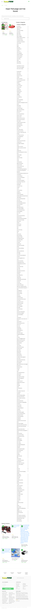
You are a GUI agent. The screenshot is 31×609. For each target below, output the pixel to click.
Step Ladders (22, 474)
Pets (22, 389)
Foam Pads (22, 252)
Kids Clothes (22, 61)
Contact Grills (22, 183)
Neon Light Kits (22, 362)
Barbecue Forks (22, 116)
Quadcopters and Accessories (22, 420)
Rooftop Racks (22, 71)
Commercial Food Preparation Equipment (22, 171)
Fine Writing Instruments (22, 238)
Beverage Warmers (22, 125)
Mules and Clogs (22, 361)
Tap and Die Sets (22, 488)
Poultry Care (22, 410)
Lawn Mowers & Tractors (22, 65)
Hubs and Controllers (22, 303)
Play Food (22, 399)
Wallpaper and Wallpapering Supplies (22, 509)
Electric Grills (22, 221)
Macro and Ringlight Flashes (22, 338)
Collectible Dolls (22, 167)
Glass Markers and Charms (22, 270)
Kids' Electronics (22, 217)
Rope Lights (22, 307)
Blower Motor (22, 126)
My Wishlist (24, 584)
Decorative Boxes (22, 201)
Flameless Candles (22, 236)
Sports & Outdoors (22, 78)
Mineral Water (22, 351)
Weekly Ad (24, 588)
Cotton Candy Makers (22, 194)
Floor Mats (22, 139)
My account (17, 583)
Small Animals (22, 458)
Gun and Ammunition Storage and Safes (22, 288)
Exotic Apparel (22, 225)
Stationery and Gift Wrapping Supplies (22, 472)
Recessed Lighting (22, 211)
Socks (22, 465)
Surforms (22, 478)
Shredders (22, 454)
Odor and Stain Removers (22, 372)
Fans (22, 232)
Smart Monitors (22, 461)
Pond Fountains (22, 405)
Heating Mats (22, 296)
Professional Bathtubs (22, 416)
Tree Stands (22, 499)
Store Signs (22, 477)
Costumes (22, 191)
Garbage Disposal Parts (22, 262)
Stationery (22, 470)
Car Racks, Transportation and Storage (22, 133)
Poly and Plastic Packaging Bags (22, 402)
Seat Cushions (22, 443)
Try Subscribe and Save (22, 460)
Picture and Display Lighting (22, 395)
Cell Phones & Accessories (22, 41)
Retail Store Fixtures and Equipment (22, 430)
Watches (22, 82)
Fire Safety (22, 242)
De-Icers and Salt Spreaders (22, 198)
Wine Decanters (22, 519)
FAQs (17, 587)
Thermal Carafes (22, 164)
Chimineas (22, 156)
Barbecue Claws (22, 115)
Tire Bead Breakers (22, 491)
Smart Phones (22, 74)
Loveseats (22, 337)
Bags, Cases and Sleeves (22, 109)
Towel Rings (22, 495)
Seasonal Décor (22, 321)
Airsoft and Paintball (22, 99)
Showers (22, 453)
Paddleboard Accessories (22, 382)
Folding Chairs (22, 150)
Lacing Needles (22, 328)
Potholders (22, 409)
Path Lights (22, 385)
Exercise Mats (22, 89)
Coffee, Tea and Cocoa (22, 166)
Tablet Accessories (22, 485)
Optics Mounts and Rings (22, 376)
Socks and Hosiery (22, 229)
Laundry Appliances (22, 330)
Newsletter (24, 583)
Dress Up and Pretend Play (22, 215)
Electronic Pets (22, 224)
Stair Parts (22, 468)
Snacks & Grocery (22, 75)
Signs (22, 457)
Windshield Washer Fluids (22, 518)
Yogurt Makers (22, 197)
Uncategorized (22, 81)
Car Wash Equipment (22, 136)
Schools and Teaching (22, 434)
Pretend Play (22, 327)
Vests (22, 467)
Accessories (22, 26)
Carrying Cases (22, 142)
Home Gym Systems (22, 297)
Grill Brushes (22, 272)
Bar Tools (22, 112)
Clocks (22, 159)
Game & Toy (22, 51)
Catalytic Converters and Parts (22, 147)
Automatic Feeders (22, 108)
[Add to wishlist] (5, 24)
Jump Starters (22, 317)
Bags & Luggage (22, 36)
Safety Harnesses (22, 433)
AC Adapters (22, 84)
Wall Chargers (22, 506)
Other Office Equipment (22, 378)
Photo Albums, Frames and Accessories (22, 392)
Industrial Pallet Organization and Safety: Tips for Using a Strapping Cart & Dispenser (12, 601)
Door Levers (22, 212)
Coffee (22, 160)
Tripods (22, 501)
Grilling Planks (22, 277)
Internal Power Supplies (22, 313)
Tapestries (22, 393)
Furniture (22, 50)
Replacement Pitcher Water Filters (22, 424)
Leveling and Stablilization (22, 334)
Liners (22, 335)
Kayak (22, 60)
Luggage (22, 94)
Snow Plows (22, 200)
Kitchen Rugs (22, 105)
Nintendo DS (22, 365)
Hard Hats (22, 294)
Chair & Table (22, 43)
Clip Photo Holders (22, 157)
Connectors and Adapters (22, 177)
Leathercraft (22, 331)
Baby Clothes (22, 34)
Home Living (22, 58)
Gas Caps (22, 265)
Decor (22, 44)
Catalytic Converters (22, 146)
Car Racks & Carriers (22, 40)
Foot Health (22, 253)
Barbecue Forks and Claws (22, 118)
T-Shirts (22, 484)
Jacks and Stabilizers (22, 314)
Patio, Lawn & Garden (22, 69)
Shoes (22, 153)
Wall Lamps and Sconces (22, 396)
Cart (23, 587)
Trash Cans (22, 498)
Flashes (22, 246)
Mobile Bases (22, 352)
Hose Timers (22, 300)
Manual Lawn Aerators (22, 341)
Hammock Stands (22, 293)
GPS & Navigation (22, 53)
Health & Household (22, 54)
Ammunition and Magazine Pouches (22, 102)
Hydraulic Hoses (22, 304)
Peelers (22, 386)
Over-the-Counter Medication (22, 255)
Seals (22, 371)
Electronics (22, 47)
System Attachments (22, 482)
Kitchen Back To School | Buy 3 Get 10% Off (22, 319)
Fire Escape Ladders (22, 239)
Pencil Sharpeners (22, 388)
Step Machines (22, 475)
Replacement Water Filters (22, 429)
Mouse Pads (22, 358)
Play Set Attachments (22, 400)
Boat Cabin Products (22, 129)
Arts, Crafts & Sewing (22, 30)
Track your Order (25, 585)
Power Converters (22, 85)
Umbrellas (22, 447)
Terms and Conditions (17, 585)
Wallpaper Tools (22, 511)
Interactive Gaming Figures (22, 311)
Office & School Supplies (22, 67)
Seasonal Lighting (22, 440)
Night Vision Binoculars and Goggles (22, 364)
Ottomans (22, 379)
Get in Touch (18, 588)
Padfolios (22, 383)
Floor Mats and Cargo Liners (22, 181)
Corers (22, 188)
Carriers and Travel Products (22, 140)
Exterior (22, 231)
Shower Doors (22, 451)
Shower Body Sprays (22, 450)
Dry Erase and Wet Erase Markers (22, 218)
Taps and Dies (22, 345)
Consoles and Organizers (22, 180)
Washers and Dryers (22, 512)
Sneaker (22, 77)
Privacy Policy (18, 586)
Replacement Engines (22, 423)
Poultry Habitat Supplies (22, 412)
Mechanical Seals (22, 348)
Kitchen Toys (22, 324)
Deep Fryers (22, 205)
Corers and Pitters (22, 190)
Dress (22, 214)
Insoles (22, 310)
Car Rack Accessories (22, 130)
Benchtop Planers (22, 123)
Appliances (22, 29)
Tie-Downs (22, 95)
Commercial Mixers (22, 176)
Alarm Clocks (22, 101)
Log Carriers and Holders (22, 245)
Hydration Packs (22, 91)
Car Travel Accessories (22, 135)
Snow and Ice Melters (22, 464)
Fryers (22, 259)
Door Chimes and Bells (22, 208)
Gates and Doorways (22, 266)
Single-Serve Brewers (22, 163)
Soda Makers (22, 184)
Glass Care (22, 269)
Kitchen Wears (22, 64)
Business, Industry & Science (22, 37)
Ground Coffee (22, 283)
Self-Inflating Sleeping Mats (22, 444)
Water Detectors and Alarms (22, 515)
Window (22, 505)
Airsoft (22, 98)
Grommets (22, 282)
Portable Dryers (22, 406)
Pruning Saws (22, 417)
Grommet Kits (22, 280)
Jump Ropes (22, 92)
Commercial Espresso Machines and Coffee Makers (22, 174)
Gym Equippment (22, 290)
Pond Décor (22, 403)
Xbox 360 (22, 368)
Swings (22, 481)
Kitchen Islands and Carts (22, 323)
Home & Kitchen (22, 57)
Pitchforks (22, 344)
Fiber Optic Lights (22, 235)
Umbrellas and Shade (22, 502)
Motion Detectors (22, 355)
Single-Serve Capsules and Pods (22, 286)
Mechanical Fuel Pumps (22, 347)
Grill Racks (22, 273)
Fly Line (22, 249)
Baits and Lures (22, 111)
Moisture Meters (22, 354)
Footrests (22, 256)
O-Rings (22, 369)
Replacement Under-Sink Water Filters (22, 427)
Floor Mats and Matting (22, 248)
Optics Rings (22, 375)
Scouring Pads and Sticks (22, 436)
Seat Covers (22, 441)
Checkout (24, 586)
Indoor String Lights (22, 306)
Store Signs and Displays (22, 143)
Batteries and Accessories (22, 119)
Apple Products (22, 27)
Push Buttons (22, 419)
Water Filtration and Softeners (22, 516)
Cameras (22, 88)
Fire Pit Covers (22, 241)
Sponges (22, 437)
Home (2, 5)
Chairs (22, 149)
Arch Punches (22, 106)
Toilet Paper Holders (22, 494)
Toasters (22, 187)
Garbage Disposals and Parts (22, 263)
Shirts (22, 228)
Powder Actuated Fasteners (22, 413)
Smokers (22, 222)
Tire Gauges (22, 492)
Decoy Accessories (22, 204)
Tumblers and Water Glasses (22, 122)
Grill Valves (22, 276)
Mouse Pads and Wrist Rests (22, 359)
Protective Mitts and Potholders (22, 279)
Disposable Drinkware (22, 207)
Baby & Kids (22, 33)
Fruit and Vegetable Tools (22, 258)
